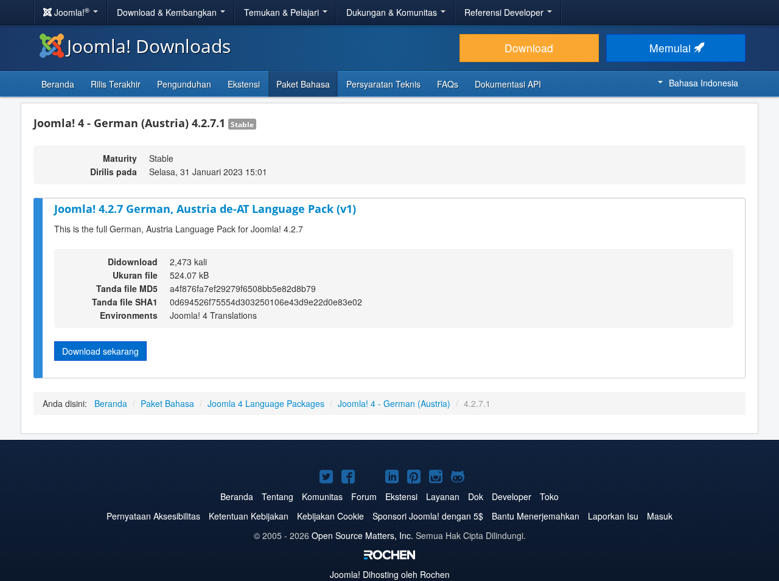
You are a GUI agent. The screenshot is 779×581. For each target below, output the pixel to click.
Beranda (57, 84)
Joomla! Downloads (149, 45)
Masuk (659, 516)
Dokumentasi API (508, 84)
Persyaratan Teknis (383, 84)
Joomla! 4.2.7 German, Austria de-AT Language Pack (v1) (205, 208)
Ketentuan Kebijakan (248, 516)
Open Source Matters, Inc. (362, 535)
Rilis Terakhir (116, 84)
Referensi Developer (505, 12)
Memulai (671, 47)
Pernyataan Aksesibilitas (153, 516)
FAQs (447, 84)
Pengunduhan (184, 84)
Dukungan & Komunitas (392, 12)
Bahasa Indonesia (703, 83)
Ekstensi (244, 84)
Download (529, 47)
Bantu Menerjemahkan (535, 516)
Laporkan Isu (613, 516)
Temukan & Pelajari (282, 12)
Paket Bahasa (303, 84)
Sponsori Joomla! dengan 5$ (427, 516)
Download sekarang (100, 351)
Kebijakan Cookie (330, 516)
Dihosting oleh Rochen (390, 574)
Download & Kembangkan (168, 12)
